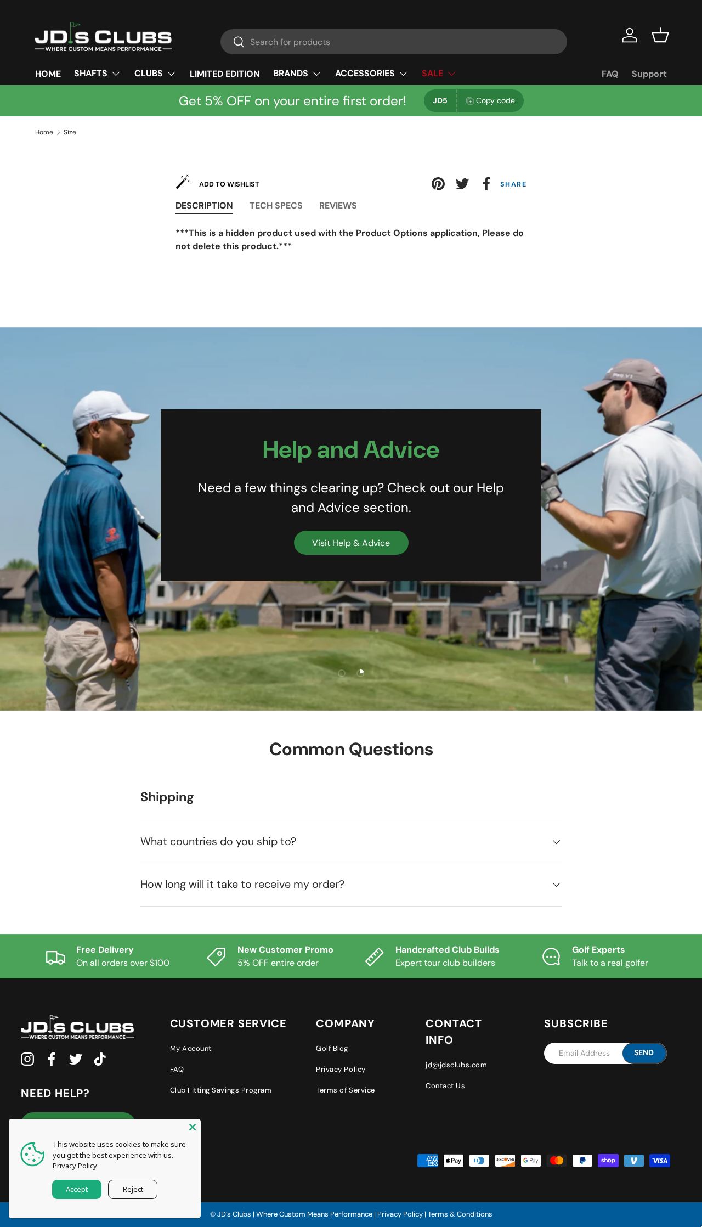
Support (649, 74)
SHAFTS (90, 73)
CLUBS (148, 73)
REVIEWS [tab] (338, 205)
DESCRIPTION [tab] (204, 205)
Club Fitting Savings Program (221, 1090)
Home (44, 132)
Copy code (495, 100)
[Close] (192, 1127)
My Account (191, 1048)
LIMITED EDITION (225, 74)
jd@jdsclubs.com (456, 1065)
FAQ (610, 74)
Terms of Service (345, 1090)
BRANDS (290, 73)
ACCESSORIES (365, 73)
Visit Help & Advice (351, 543)
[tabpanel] (351, 240)
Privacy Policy (340, 1069)
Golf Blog (332, 1048)
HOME (48, 74)
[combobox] (394, 41)
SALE (432, 73)
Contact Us (445, 1085)
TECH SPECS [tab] (276, 205)
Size (70, 132)
